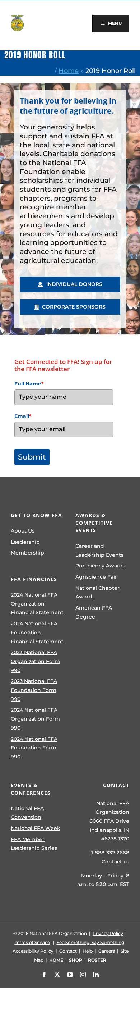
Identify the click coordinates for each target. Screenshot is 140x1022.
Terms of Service (32, 942)
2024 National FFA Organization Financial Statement (37, 604)
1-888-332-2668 (110, 852)
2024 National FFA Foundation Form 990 (34, 748)
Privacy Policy (108, 933)
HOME (56, 960)
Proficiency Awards (100, 565)
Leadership (25, 542)
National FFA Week (35, 828)
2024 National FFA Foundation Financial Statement (37, 632)
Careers (106, 951)
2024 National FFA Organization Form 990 (35, 719)
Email (22, 416)
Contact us (115, 861)
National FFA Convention (27, 813)
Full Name (28, 383)
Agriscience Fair (96, 577)
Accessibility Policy (33, 951)
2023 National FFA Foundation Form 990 (34, 690)
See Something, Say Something (90, 942)
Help (88, 951)
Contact (68, 951)
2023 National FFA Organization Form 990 (35, 661)
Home (69, 70)
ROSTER (97, 960)
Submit (32, 456)
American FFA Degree (93, 612)
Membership (27, 552)
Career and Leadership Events (99, 550)
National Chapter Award (97, 592)
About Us (22, 531)
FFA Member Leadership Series (34, 844)
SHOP (75, 960)
